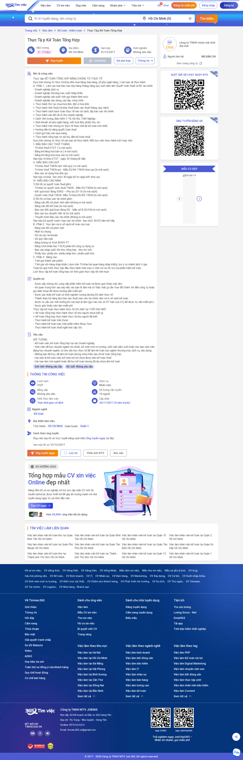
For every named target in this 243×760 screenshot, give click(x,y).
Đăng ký (229, 5)
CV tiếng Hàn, (89, 570)
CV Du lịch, (158, 581)
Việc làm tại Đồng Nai (91, 685)
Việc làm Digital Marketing (190, 663)
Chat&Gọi (100, 60)
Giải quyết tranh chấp (38, 639)
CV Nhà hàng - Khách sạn (74, 586)
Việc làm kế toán (136, 690)
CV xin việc (63, 5)
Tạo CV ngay (38, 505)
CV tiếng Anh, (52, 570)
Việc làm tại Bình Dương (92, 674)
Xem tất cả (84, 696)
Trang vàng (84, 634)
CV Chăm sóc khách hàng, (102, 581)
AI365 (28, 656)
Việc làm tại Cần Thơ (90, 679)
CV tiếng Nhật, (108, 570)
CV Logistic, (50, 586)
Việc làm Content (184, 690)
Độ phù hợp (124, 60)
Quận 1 (84, 426)
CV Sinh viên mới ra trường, (41, 581)
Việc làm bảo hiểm (137, 663)
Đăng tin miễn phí (184, 5)
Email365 (179, 617)
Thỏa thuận (32, 628)
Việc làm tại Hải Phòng (91, 668)
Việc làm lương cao (137, 685)
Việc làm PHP (182, 652)
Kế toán (38, 413)
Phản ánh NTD (95, 453)
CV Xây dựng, (157, 576)
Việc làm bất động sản (139, 657)
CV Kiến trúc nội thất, (72, 581)
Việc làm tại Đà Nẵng (90, 663)
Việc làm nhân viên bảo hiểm (191, 685)
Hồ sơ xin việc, (33, 570)
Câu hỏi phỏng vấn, (36, 576)
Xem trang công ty (187, 63)
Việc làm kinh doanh (138, 652)
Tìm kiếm (207, 18)
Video (28, 650)
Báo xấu (118, 453)
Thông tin (144, 60)
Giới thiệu (31, 606)
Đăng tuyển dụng (136, 606)
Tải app (178, 623)
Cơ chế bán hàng (35, 678)
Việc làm (45, 5)
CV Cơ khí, (174, 576)
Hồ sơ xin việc (86, 623)
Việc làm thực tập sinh (187, 679)
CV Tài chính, (32, 586)
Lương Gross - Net (185, 612)
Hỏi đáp (29, 617)
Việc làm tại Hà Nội (89, 652)
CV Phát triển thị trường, (135, 581)
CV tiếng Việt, (70, 570)
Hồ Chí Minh (55, 426)
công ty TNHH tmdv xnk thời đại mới (197, 44)
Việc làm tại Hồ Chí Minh (92, 657)
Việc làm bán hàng (137, 679)
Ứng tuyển (56, 60)
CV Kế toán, (56, 576)
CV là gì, (193, 570)
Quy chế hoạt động (36, 672)
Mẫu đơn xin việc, (129, 570)
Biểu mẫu (131, 617)
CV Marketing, (139, 576)
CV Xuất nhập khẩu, (194, 576)
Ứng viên (81, 5)
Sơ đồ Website (34, 645)
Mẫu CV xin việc (87, 612)
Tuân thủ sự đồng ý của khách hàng (46, 667)
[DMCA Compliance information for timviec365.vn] (50, 746)
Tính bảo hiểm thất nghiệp (190, 628)
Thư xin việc (85, 617)
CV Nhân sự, (102, 576)
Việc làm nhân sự (136, 674)
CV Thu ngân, (175, 581)
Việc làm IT (132, 668)
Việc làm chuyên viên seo (189, 668)
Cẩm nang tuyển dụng (139, 612)
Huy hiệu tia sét (34, 661)
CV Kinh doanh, (75, 576)
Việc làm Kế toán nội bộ (188, 657)
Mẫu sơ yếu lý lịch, (175, 570)
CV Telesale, (193, 581)
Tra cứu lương (182, 606)
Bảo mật (30, 634)
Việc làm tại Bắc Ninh (90, 690)
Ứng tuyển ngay (95, 438)
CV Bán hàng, (120, 576)
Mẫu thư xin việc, (152, 570)
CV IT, (89, 576)
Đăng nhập (208, 5)
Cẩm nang (98, 5)
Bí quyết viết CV (87, 628)
